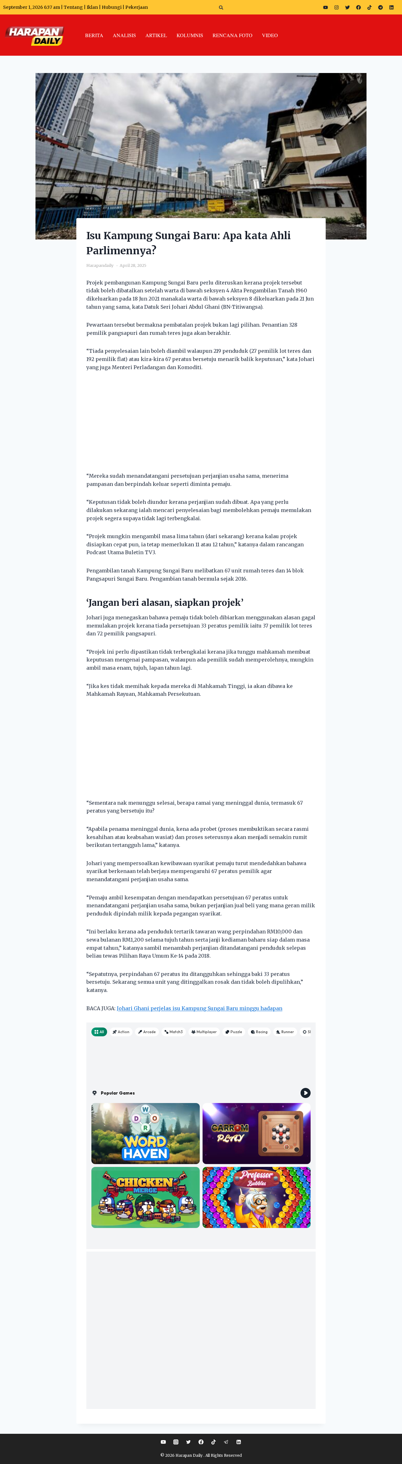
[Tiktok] (369, 7)
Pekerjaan (136, 7)
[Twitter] (347, 7)
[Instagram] (336, 7)
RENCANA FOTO (233, 35)
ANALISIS (124, 35)
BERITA (94, 35)
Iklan (92, 7)
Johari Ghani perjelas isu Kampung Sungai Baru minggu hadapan (199, 1008)
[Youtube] (325, 7)
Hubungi (112, 7)
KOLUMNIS (190, 35)
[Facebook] (358, 7)
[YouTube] (163, 1442)
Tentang (73, 7)
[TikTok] (214, 1442)
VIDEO (270, 35)
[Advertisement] (201, 425)
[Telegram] (380, 7)
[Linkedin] (239, 1442)
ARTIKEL (156, 35)
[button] (221, 7)
